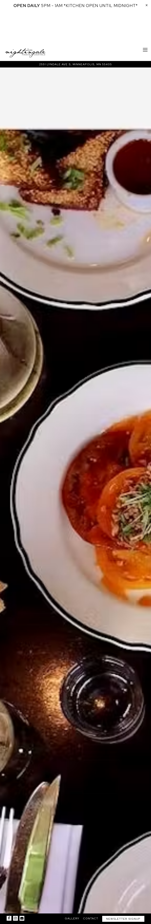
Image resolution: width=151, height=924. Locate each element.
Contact (90, 918)
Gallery (72, 918)
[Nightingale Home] (25, 53)
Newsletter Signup (123, 918)
